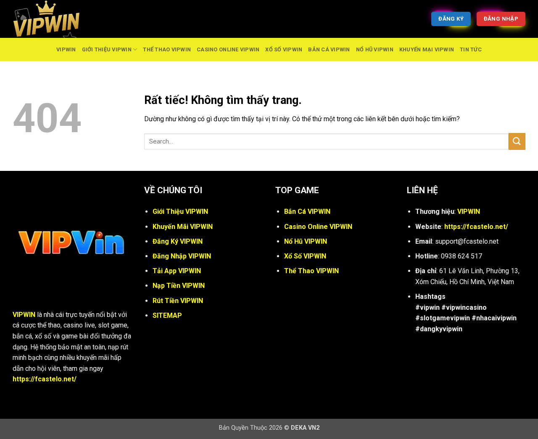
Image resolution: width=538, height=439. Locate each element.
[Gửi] (517, 141)
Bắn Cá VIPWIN (329, 49)
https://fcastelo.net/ (44, 379)
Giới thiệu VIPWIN (107, 49)
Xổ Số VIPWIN (283, 49)
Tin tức (471, 49)
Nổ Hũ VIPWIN (374, 49)
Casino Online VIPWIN (228, 49)
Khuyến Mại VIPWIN (426, 49)
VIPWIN (66, 49)
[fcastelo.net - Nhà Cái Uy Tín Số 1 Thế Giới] (55, 19)
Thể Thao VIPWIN (167, 49)
